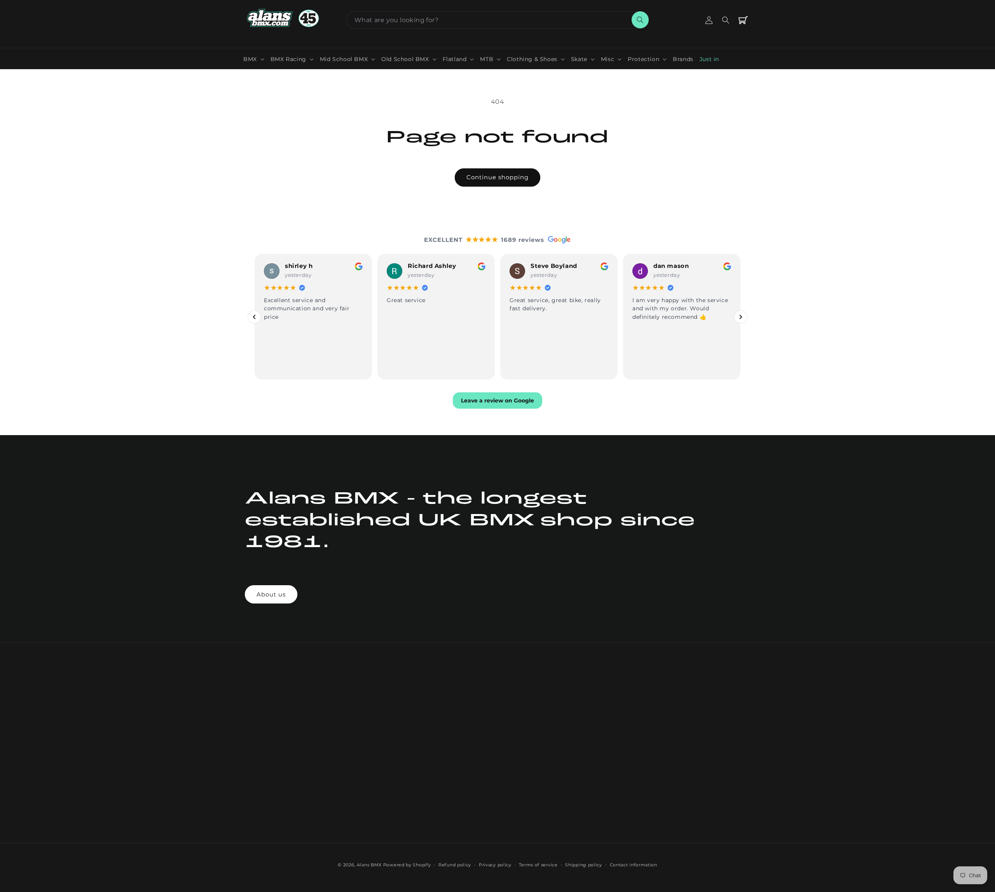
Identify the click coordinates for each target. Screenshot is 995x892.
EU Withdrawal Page (582, 733)
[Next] (740, 316)
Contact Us (363, 703)
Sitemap (461, 831)
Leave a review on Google (497, 400)
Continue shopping (497, 177)
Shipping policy (583, 864)
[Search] (640, 19)
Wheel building (369, 757)
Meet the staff (367, 771)
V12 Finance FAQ (473, 818)
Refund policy (454, 864)
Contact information (633, 864)
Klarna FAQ (466, 804)
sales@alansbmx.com (583, 718)
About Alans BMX (372, 730)
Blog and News (471, 703)
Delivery (359, 798)
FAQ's (355, 743)
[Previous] (254, 316)
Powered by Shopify (407, 865)
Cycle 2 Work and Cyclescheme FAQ (476, 786)
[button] (253, 59)
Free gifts (361, 812)
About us (271, 594)
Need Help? (364, 716)
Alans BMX (369, 865)
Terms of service (538, 864)
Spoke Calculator (474, 716)
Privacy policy (495, 864)
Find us (357, 785)
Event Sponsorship (476, 743)
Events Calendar (473, 730)
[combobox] (497, 20)
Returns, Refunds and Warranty (480, 762)
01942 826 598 (573, 703)
